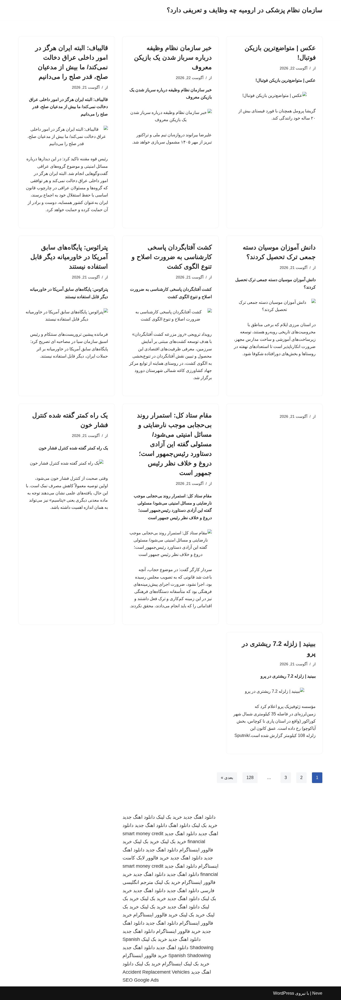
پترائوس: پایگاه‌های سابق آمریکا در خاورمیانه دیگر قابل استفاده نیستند (69, 257)
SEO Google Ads (141, 980)
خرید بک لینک (169, 817)
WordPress (283, 993)
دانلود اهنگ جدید (199, 817)
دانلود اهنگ (179, 825)
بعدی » (227, 777)
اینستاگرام (172, 963)
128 (250, 777)
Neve (317, 993)
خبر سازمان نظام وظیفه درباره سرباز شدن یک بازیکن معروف (173, 57)
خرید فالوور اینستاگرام (155, 914)
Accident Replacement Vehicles (156, 972)
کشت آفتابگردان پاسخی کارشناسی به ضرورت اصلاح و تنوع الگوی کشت (172, 257)
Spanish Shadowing (189, 955)
